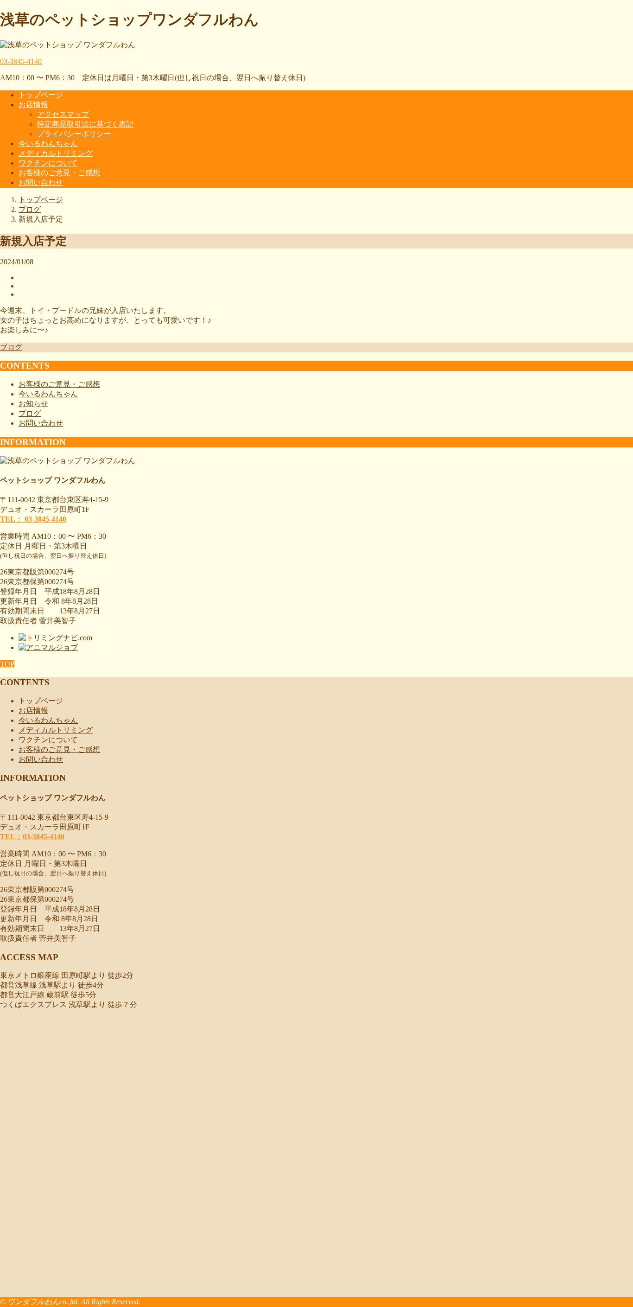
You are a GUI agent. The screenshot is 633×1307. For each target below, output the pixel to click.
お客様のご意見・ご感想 (59, 173)
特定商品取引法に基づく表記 (85, 124)
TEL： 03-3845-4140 (33, 519)
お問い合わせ (41, 182)
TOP (7, 664)
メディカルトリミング (56, 153)
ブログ (11, 347)
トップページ (41, 95)
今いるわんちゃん (48, 143)
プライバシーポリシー (74, 134)
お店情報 (33, 104)
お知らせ (33, 404)
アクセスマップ (63, 114)
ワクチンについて (48, 163)
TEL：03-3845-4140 (32, 837)
